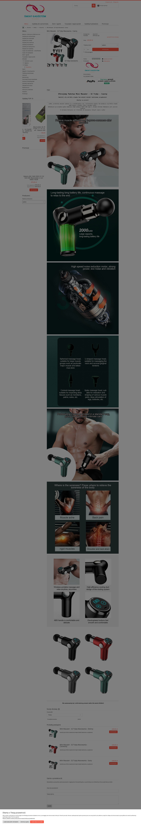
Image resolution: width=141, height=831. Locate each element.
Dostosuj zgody (25, 821)
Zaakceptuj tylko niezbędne (11, 821)
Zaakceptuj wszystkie (37, 821)
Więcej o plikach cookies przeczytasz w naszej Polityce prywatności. (19, 818)
